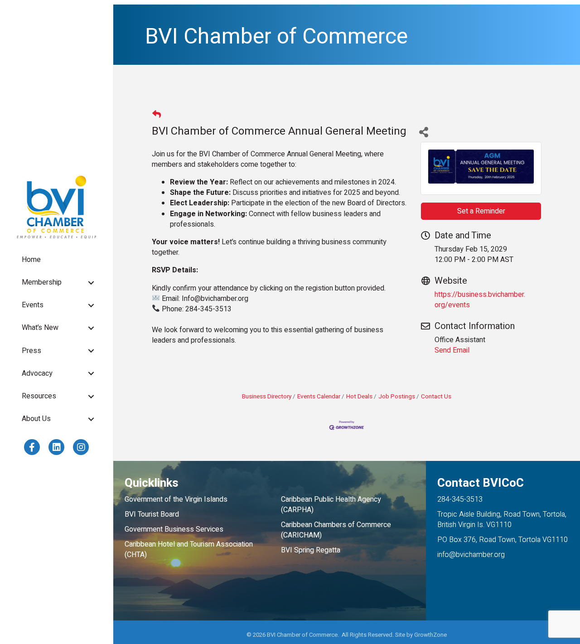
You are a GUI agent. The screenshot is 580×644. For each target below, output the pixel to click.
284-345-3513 (460, 499)
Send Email (452, 350)
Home (31, 259)
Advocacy (37, 373)
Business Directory (266, 396)
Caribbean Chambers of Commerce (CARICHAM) (336, 530)
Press (31, 350)
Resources (39, 396)
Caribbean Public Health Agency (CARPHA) (331, 504)
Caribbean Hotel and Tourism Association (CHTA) (189, 549)
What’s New (40, 327)
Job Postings (396, 396)
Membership (42, 282)
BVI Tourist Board (154, 514)
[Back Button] (156, 115)
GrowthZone (430, 634)
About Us (36, 418)
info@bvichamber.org (471, 554)
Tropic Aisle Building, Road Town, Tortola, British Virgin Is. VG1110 (501, 519)
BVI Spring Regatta (310, 550)
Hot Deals (359, 396)
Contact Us (436, 396)
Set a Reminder (481, 211)
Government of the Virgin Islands (176, 499)
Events (33, 305)
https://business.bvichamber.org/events (480, 299)
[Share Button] (423, 131)
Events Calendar (318, 396)
